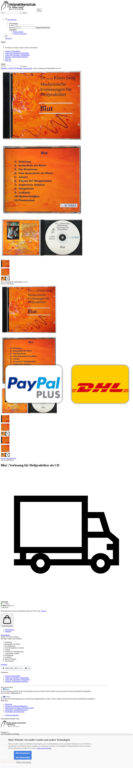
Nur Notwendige (23, 757)
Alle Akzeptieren (22, 753)
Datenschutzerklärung (44, 748)
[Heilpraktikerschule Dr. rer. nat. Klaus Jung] (66, 384)
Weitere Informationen (24, 762)
